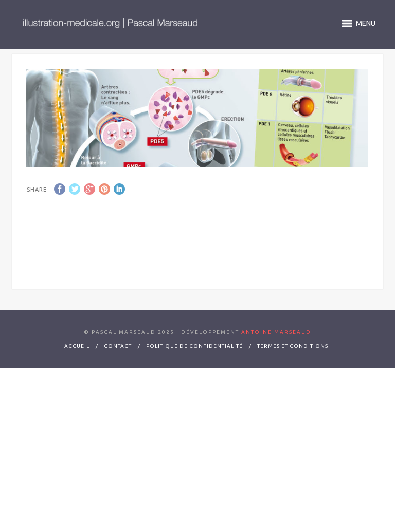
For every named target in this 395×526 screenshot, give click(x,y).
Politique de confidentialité (194, 346)
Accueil (76, 346)
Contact (118, 346)
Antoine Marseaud (275, 332)
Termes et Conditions (292, 346)
